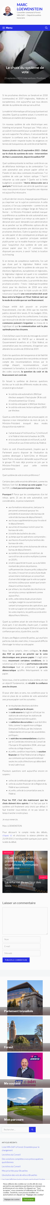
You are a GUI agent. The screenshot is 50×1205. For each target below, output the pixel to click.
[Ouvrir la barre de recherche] (46, 28)
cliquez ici (7, 835)
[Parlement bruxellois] (25, 1013)
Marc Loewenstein (29, 6)
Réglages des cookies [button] (12, 1199)
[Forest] (25, 1050)
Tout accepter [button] (29, 1199)
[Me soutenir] (25, 1086)
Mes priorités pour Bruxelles (15, 1170)
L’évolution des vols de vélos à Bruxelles (19, 1175)
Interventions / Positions (34, 78)
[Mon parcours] (25, 1122)
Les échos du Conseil (11, 1154)
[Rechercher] (32, 1130)
